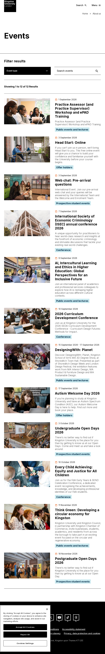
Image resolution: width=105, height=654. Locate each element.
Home (85, 13)
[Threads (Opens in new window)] (76, 617)
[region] (25, 628)
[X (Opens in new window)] (51, 617)
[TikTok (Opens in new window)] (68, 617)
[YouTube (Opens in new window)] (59, 617)
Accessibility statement (73, 629)
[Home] (10, 5)
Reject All (25, 634)
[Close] (47, 609)
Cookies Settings (25, 643)
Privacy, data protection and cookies (82, 633)
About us (97, 13)
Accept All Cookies (25, 627)
